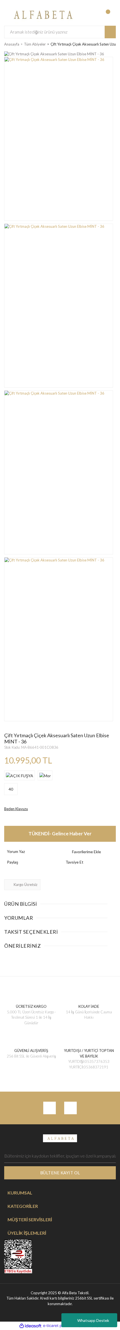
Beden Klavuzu (16, 809)
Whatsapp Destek (93, 1320)
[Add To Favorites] (89, 851)
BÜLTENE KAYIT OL (60, 1172)
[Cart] (111, 15)
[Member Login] (88, 15)
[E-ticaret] (59, 1326)
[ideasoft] (30, 1326)
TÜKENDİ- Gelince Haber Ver (60, 833)
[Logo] (42, 14)
